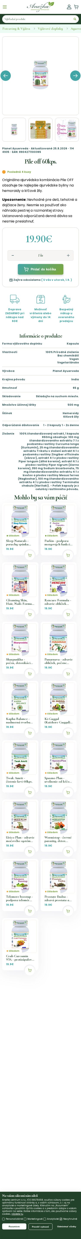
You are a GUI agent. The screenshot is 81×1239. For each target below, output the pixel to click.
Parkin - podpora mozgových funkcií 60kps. (57, 542)
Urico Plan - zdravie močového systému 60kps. (20, 839)
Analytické (53, 1219)
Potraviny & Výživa (16, 28)
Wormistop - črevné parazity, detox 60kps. (57, 839)
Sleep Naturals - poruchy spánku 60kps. (17, 542)
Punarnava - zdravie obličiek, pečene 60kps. (58, 661)
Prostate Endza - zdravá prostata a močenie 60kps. (56, 898)
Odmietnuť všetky (66, 1226)
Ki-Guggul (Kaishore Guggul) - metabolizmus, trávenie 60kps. (58, 720)
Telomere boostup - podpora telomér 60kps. (19, 898)
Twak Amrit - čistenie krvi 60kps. (19, 779)
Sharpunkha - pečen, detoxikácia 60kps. (19, 661)
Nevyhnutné (70, 1219)
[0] (76, 7)
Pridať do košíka (43, 269)
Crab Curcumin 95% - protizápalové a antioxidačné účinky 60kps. (19, 957)
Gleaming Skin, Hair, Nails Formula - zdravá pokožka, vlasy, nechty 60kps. (20, 601)
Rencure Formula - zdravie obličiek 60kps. (57, 601)
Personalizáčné (14, 1219)
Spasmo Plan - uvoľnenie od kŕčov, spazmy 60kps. (57, 779)
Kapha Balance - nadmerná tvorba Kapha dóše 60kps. (19, 720)
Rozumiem (14, 1226)
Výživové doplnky (50, 28)
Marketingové (35, 1219)
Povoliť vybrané (40, 1227)
